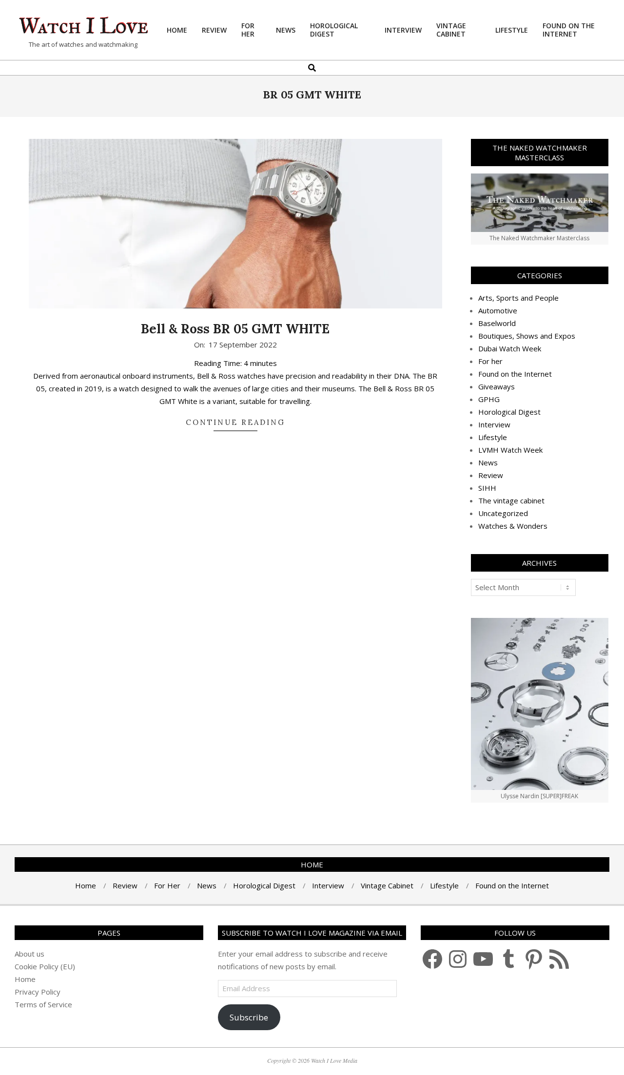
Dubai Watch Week (509, 348)
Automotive (497, 310)
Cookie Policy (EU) (45, 966)
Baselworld (497, 323)
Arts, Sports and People (518, 298)
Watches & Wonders (512, 526)
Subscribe (249, 1017)
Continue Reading (235, 422)
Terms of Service (43, 1004)
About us (29, 954)
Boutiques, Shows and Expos (526, 336)
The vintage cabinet (511, 500)
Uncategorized (503, 513)
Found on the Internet (515, 374)
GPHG (489, 399)
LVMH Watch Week (510, 450)
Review (490, 475)
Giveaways (496, 386)
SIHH (487, 488)
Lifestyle (492, 437)
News (488, 462)
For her (490, 361)
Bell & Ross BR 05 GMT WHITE (235, 329)
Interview (494, 424)
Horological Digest (509, 412)
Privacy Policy (37, 992)
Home (25, 979)
